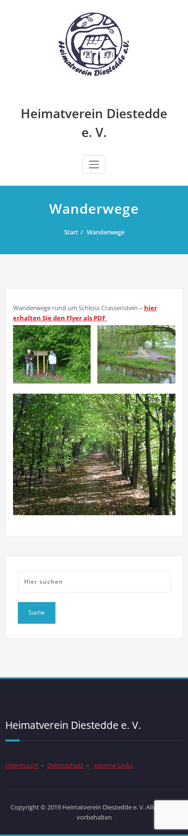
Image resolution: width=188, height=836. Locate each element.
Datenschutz (65, 765)
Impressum (21, 765)
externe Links (113, 765)
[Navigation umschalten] (94, 164)
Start (71, 232)
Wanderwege (105, 232)
